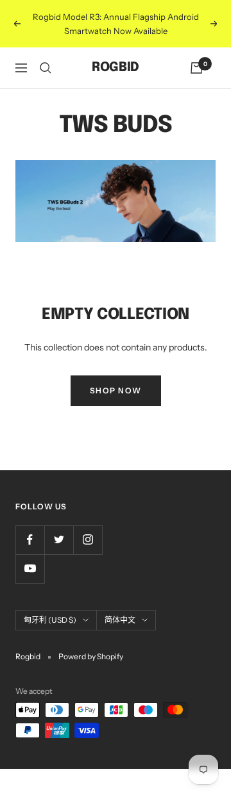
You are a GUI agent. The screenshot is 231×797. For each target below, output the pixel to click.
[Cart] (196, 68)
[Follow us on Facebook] (29, 539)
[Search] (45, 68)
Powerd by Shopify (90, 656)
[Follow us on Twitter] (58, 539)
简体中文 (120, 620)
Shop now (116, 390)
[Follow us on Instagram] (87, 539)
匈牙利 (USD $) (50, 620)
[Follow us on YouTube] (29, 568)
